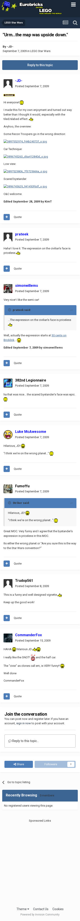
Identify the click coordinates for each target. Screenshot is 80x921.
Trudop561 (24, 580)
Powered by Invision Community (40, 914)
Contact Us (40, 909)
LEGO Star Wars (40, 51)
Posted (32, 86)
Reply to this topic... (25, 741)
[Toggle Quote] (10, 310)
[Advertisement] (40, 862)
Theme (21, 909)
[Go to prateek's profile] (8, 237)
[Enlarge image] (9, 94)
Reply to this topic (40, 65)
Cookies (58, 909)
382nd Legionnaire (30, 380)
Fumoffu (22, 486)
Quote (18, 217)
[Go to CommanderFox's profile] (8, 638)
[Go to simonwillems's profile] (8, 288)
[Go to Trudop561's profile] (8, 583)
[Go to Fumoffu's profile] (8, 488)
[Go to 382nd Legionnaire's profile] (8, 383)
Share (20, 764)
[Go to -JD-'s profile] (8, 83)
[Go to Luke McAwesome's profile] (8, 434)
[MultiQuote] (7, 217)
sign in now (23, 723)
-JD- (10, 46)
